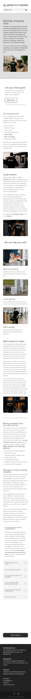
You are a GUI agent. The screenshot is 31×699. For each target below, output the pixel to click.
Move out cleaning (9, 137)
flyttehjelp (16, 672)
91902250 (9, 216)
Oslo (14, 177)
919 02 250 (11, 684)
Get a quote (15, 635)
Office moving (8, 134)
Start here (11, 100)
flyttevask (22, 672)
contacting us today (17, 214)
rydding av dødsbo (8, 674)
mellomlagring (19, 674)
